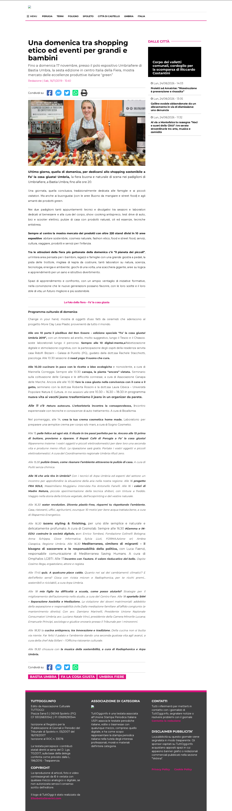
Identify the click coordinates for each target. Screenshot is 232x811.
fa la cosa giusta (78, 677)
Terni (60, 16)
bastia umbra (43, 677)
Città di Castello (109, 16)
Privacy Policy (161, 769)
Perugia (47, 16)
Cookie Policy (183, 769)
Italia (141, 16)
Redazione (35, 80)
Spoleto (88, 16)
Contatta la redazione (166, 720)
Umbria (128, 16)
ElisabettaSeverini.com (46, 798)
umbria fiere (111, 677)
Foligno (73, 16)
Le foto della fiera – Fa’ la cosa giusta (86, 302)
